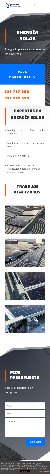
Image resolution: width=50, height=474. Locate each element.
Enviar (35, 441)
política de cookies (23, 468)
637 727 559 (16, 98)
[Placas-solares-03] (25, 332)
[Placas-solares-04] (25, 266)
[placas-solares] (25, 233)
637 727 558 (18, 92)
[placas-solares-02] (25, 299)
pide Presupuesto (22, 74)
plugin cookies (44, 471)
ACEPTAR (25, 471)
